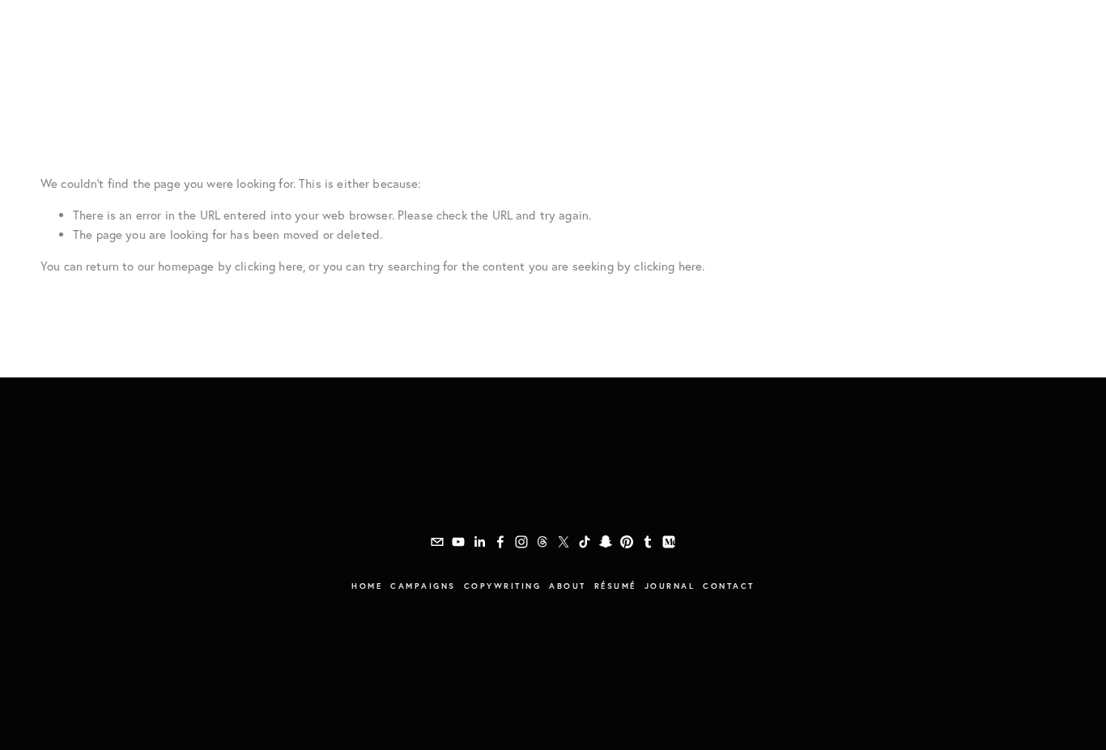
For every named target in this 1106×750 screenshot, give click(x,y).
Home (366, 586)
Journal (336, 52)
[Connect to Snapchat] (605, 541)
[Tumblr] (647, 541)
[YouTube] (458, 541)
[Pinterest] (626, 541)
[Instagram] (521, 541)
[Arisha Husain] (479, 541)
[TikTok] (584, 541)
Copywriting (157, 52)
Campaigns (73, 52)
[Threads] (542, 541)
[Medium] (668, 541)
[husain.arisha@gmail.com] (437, 541)
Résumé (278, 52)
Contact (729, 586)
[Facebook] (500, 541)
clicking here (269, 266)
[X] (563, 541)
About (226, 52)
